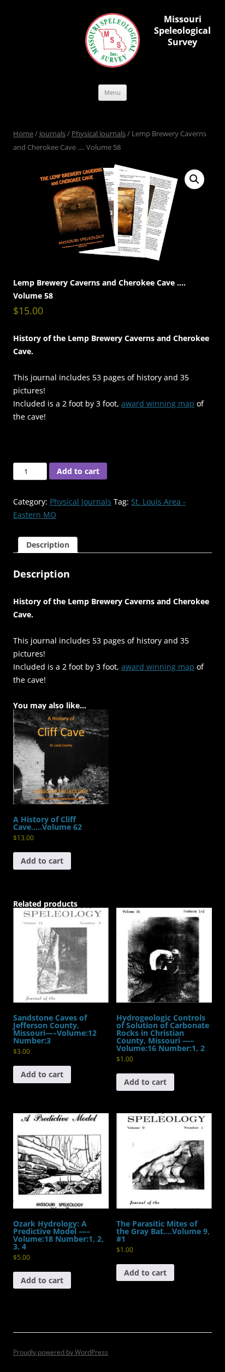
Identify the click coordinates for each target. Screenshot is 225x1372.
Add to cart (78, 471)
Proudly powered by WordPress (60, 1352)
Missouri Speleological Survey (182, 30)
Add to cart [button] (42, 860)
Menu (112, 92)
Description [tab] (47, 544)
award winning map (157, 403)
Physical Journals (99, 133)
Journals (52, 133)
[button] (194, 179)
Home (23, 133)
